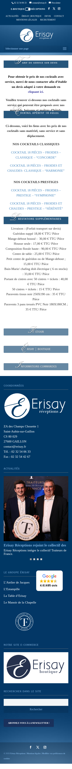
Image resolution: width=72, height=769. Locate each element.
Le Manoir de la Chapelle (20, 602)
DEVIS (48, 16)
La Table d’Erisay (15, 595)
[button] (49, 580)
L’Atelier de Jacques (17, 582)
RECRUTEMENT (48, 20)
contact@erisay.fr (15, 446)
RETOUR (36, 331)
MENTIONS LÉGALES (26, 20)
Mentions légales (34, 753)
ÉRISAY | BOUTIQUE (31, 16)
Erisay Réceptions (17, 753)
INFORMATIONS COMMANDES (36, 366)
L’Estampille (12, 589)
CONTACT (59, 16)
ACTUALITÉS (12, 16)
